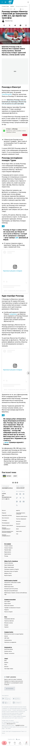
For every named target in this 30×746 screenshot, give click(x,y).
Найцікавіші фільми (9, 619)
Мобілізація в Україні (10, 580)
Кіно (5, 617)
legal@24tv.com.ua (19, 725)
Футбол (12, 6)
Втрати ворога (8, 575)
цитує (7, 442)
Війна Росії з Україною (11, 561)
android (6, 698)
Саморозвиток (8, 640)
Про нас (4, 510)
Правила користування (7, 525)
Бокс (5, 660)
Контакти (18, 521)
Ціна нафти (7, 601)
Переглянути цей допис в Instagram (12, 270)
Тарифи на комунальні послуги (12, 607)
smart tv (6, 702)
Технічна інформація (21, 518)
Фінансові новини (9, 605)
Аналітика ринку (8, 649)
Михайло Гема (9, 20)
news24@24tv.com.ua (7, 488)
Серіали (6, 627)
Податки (6, 609)
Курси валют (7, 603)
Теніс (5, 664)
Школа (6, 636)
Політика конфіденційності (6, 528)
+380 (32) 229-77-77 (10, 723)
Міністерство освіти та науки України (13, 634)
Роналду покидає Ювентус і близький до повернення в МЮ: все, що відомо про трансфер (21, 6)
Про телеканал (5, 517)
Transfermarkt (7, 94)
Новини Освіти (8, 632)
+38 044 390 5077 (20, 488)
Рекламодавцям (5, 522)
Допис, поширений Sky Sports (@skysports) (15, 290)
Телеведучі (4, 520)
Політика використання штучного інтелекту (7, 532)
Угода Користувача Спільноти (20, 513)
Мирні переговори (9, 567)
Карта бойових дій (9, 565)
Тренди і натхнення (9, 653)
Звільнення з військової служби (12, 582)
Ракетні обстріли (8, 563)
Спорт (6, 658)
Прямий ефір (7, 550)
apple (16, 698)
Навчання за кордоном (10, 642)
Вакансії (18, 523)
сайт (17, 238)
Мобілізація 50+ (8, 584)
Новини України (8, 548)
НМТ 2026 (6, 638)
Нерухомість (8, 647)
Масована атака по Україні (11, 571)
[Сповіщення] (28, 2)
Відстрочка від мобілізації (11, 590)
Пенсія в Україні (8, 611)
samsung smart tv (16, 702)
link (16, 494)
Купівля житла (8, 651)
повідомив (13, 314)
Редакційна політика (7, 515)
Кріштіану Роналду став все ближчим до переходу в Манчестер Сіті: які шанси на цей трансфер (14, 101)
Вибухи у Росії (7, 573)
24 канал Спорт (5, 6)
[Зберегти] (26, 25)
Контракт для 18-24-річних (11, 588)
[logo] (10, 2)
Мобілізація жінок (9, 586)
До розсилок (9, 688)
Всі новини (7, 544)
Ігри (17, 533)
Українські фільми (9, 621)
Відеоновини (7, 552)
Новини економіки (10, 599)
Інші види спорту (8, 668)
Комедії (6, 625)
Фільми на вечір (8, 623)
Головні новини (8, 545)
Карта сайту (19, 531)
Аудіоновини (7, 554)
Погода (6, 556)
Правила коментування (21, 516)
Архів (17, 528)
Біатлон (6, 666)
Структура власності (21, 526)
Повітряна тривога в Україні (11, 569)
